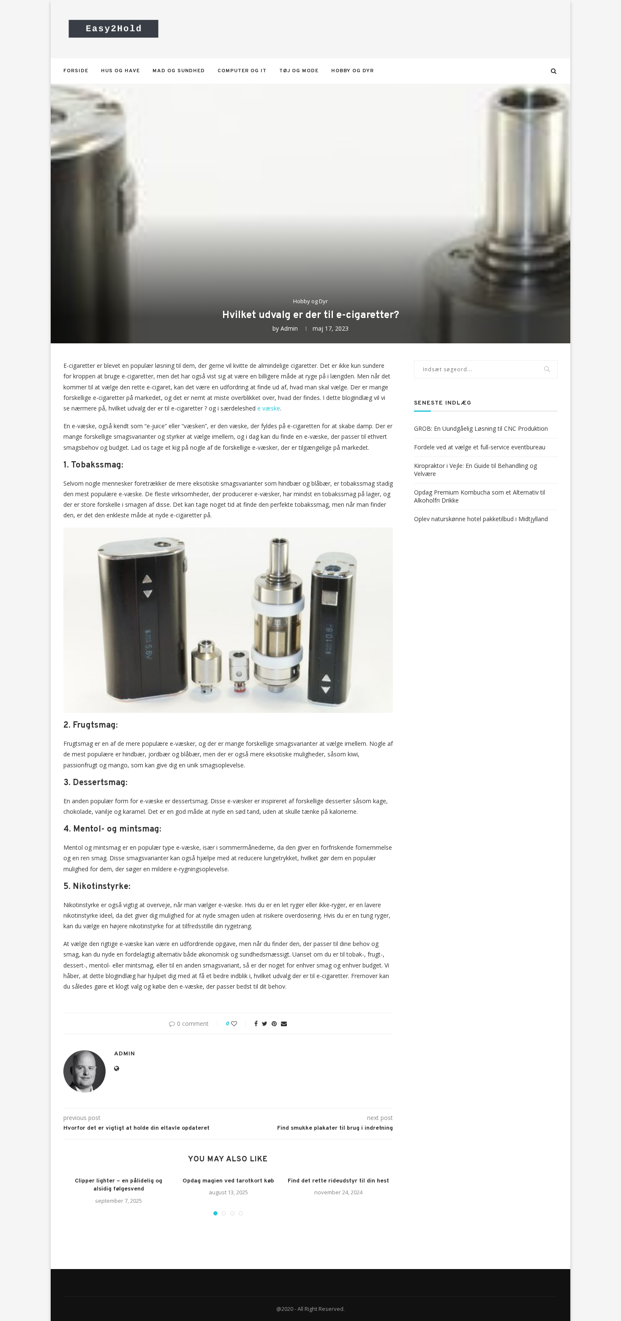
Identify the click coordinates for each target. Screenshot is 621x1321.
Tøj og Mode (299, 71)
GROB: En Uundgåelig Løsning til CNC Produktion (481, 428)
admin (289, 328)
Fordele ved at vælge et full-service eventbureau (479, 447)
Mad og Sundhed (179, 71)
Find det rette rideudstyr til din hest (338, 1181)
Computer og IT (242, 71)
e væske (268, 408)
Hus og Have (120, 71)
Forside (75, 71)
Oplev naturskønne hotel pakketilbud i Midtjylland (481, 519)
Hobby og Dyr (352, 71)
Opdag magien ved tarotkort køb (228, 1181)
